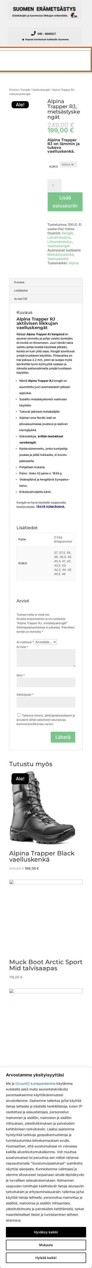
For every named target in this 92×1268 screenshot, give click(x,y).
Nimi (21, 675)
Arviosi (22, 647)
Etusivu (14, 89)
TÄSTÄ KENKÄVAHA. (50, 507)
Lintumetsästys (59, 242)
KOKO (53, 166)
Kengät (25, 89)
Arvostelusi (25, 642)
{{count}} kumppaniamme (35, 1083)
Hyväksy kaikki (46, 1232)
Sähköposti (25, 694)
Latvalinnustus (59, 237)
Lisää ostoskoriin (65, 202)
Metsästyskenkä (60, 254)
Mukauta (46, 1245)
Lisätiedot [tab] (21, 290)
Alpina (74, 263)
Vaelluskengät (41, 89)
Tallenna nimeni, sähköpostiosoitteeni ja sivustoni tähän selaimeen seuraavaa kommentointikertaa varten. (46, 720)
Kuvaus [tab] (19, 282)
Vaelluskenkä (57, 259)
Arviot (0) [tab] (20, 299)
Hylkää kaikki (46, 1258)
